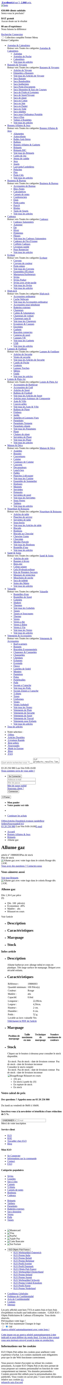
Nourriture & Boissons (18, 508)
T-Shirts (17, 693)
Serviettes (18, 489)
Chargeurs (18, 310)
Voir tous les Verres (22, 630)
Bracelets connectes (22, 332)
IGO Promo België (22, 1258)
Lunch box (18, 470)
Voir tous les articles (23, 62)
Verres (16, 619)
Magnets (17, 486)
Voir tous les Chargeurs (24, 321)
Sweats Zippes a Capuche (25, 691)
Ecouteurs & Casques (23, 324)
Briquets (17, 147)
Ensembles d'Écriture (23, 271)
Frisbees (17, 412)
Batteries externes (21, 307)
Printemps (18, 233)
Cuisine (17, 459)
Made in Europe (15, 748)
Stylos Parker (19, 280)
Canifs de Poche (21, 362)
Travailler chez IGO (17, 1141)
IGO (9, 1135)
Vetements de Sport (22, 715)
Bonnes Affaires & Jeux (18, 125)
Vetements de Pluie (22, 710)
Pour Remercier (21, 249)
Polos (16, 677)
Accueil (11, 831)
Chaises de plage (21, 434)
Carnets (11, 1184)
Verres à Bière (20, 624)
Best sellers (13, 743)
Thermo (17, 616)
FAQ (10, 754)
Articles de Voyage (22, 70)
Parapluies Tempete (22, 423)
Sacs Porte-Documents (24, 86)
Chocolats (18, 539)
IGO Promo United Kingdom (27, 1283)
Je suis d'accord (15, 1382)
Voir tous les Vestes (22, 707)
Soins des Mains (21, 583)
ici (22, 1379)
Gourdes (11, 1179)
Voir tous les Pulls (22, 688)
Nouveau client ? (15, 788)
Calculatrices (19, 191)
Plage (16, 431)
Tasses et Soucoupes (23, 613)
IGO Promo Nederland (24, 1288)
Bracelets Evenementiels (25, 649)
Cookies (11, 1302)
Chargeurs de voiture (23, 315)
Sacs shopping (14, 1211)
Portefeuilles (19, 679)
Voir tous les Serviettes (24, 497)
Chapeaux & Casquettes (25, 652)
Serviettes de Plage (22, 437)
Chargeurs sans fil (22, 318)
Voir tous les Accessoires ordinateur (30, 302)
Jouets (16, 164)
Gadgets (17, 329)
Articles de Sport (21, 390)
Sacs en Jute (19, 103)
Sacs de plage (20, 98)
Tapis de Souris (20, 211)
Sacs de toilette (20, 580)
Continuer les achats (17, 815)
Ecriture (11, 255)
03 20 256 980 (8, 826)
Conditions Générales (17, 1293)
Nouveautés (13, 745)
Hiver (16, 230)
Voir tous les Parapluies (24, 428)
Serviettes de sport (22, 495)
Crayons (17, 260)
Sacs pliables (19, 111)
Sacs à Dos (18, 117)
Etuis (15, 200)
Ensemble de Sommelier (25, 481)
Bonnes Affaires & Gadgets (26, 144)
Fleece (16, 666)
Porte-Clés (18, 175)
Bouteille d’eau (20, 547)
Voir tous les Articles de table (27, 525)
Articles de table (21, 514)
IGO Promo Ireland (22, 1274)
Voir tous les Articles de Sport (27, 395)
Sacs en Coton (20, 100)
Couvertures (19, 456)
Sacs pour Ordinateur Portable (28, 114)
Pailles (16, 473)
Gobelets (17, 599)
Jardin (16, 415)
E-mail (39, 826)
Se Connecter (15, 776)
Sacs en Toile (19, 109)
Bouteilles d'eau (21, 594)
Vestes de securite (21, 357)
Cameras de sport (21, 335)
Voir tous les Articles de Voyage (28, 75)
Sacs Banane (19, 78)
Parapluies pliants (21, 426)
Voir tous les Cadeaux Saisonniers (29, 238)
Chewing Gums (21, 536)
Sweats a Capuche (22, 685)
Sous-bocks (19, 522)
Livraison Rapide (16, 740)
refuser (4, 1382)
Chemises (18, 657)
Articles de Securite (22, 354)
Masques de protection (24, 575)
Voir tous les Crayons (23, 269)
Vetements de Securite (24, 713)
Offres (10, 734)
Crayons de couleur (22, 263)
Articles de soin (20, 558)
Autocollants (19, 136)
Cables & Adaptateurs (24, 313)
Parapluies (18, 420)
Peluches (17, 169)
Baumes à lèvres (21, 561)
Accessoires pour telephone (26, 304)
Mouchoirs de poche (23, 577)
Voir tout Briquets (9, 877)
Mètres (16, 371)
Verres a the (19, 622)
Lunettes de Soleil (22, 668)
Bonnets (17, 646)
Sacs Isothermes (21, 84)
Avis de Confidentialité (18, 1299)
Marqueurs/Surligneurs (24, 274)
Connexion (13, 791)
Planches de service (22, 517)
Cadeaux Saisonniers (23, 222)
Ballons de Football (22, 393)
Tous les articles (15, 726)
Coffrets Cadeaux (21, 244)
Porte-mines (19, 266)
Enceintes (18, 326)
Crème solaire (20, 566)
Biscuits (17, 528)
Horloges (17, 484)
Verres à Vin (19, 627)
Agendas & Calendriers (18, 45)
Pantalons (18, 674)
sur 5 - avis (16, 2)
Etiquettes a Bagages (23, 73)
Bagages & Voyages (17, 64)
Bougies (17, 453)
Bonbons (17, 531)
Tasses (16, 611)
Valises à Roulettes (22, 120)
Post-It (16, 205)
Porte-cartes (19, 202)
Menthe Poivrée (21, 542)
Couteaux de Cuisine (23, 462)
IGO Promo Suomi (22, 1277)
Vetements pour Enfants (24, 721)
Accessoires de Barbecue (25, 384)
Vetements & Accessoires (19, 635)
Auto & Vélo (19, 401)
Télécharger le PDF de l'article (22, 1021)
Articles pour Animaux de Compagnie (31, 398)
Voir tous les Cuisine (23, 478)
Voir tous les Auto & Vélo (26, 406)
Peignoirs (17, 492)
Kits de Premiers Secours (25, 572)
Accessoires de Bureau (24, 186)
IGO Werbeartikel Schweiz (26, 1280)
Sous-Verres (19, 500)
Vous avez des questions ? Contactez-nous (21, 866)
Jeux (15, 161)
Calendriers (18, 59)
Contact (11, 1161)
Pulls (15, 682)
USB (15, 343)
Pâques (16, 235)
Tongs (16, 696)
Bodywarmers (20, 644)
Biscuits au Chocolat (23, 533)
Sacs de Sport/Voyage (24, 95)
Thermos (17, 605)
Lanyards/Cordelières (23, 166)
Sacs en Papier (20, 106)
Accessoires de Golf (23, 387)
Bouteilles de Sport (22, 597)
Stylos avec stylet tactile (24, 282)
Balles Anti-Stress (22, 139)
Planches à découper (23, 475)
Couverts (17, 464)
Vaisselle (11, 588)
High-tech (12, 291)
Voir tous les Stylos (22, 285)
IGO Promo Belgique (23, 1261)
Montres (17, 671)
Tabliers (17, 503)
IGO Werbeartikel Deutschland (28, 1272)
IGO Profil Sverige (22, 1263)
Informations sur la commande (22, 1158)
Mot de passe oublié (17, 785)
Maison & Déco (15, 445)
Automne (17, 224)
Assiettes (17, 451)
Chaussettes (19, 655)
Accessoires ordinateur (24, 296)
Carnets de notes (21, 194)
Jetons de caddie (21, 158)
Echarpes (17, 660)
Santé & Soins (14, 553)
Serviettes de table (22, 520)
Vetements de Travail (23, 718)
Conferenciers (20, 197)
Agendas (17, 53)
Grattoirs (17, 365)
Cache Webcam (21, 299)
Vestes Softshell (21, 704)
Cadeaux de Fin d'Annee (25, 241)
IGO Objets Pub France (19, 1249)
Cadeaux (11, 216)
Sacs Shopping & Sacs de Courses (30, 89)
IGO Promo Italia (21, 1255)
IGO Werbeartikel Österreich (27, 1252)
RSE (9, 1138)
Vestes (16, 702)
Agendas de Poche (22, 56)
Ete (15, 227)
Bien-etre (17, 564)
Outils (16, 373)
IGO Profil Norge (22, 1285)
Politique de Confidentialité (20, 1296)
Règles (16, 208)
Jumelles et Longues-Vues (26, 417)
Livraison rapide (21, 246)
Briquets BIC (19, 150)
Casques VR (19, 337)
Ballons (17, 142)
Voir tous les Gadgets (23, 340)
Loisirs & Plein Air (16, 379)
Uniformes (18, 699)
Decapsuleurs (19, 467)
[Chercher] (31, 763)
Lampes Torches (21, 368)
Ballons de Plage (21, 409)
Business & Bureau (16, 180)
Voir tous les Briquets (23, 153)
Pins (15, 172)
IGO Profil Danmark (23, 1266)
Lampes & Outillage (17, 349)
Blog (10, 751)
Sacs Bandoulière (21, 81)
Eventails (17, 663)
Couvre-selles (20, 404)
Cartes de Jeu (19, 155)
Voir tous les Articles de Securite (29, 360)
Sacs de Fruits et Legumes (26, 92)
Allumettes (18, 133)
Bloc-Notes (18, 189)
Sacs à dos (12, 1181)
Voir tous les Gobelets (24, 608)
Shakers (17, 602)
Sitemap (11, 1304)
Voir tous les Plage (22, 440)
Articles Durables (16, 737)
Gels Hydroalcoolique (24, 569)
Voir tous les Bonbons (24, 544)
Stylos (16, 277)
